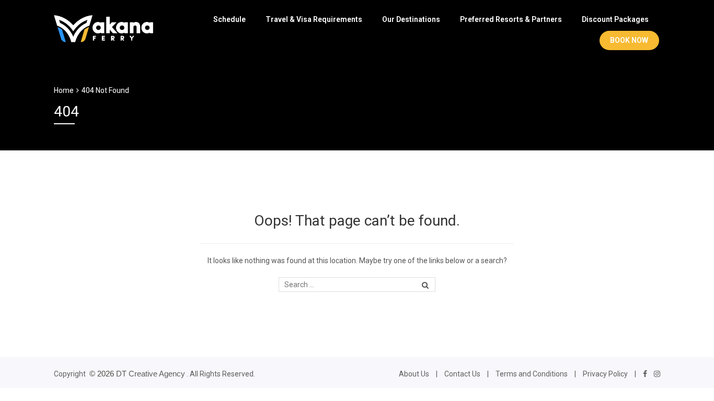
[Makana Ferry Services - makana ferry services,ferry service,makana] (103, 27)
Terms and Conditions (532, 374)
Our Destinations (411, 19)
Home (64, 90)
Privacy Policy (605, 374)
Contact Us (462, 374)
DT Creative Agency (150, 373)
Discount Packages (615, 19)
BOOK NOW (629, 40)
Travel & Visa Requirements (314, 19)
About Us (414, 374)
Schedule (229, 19)
